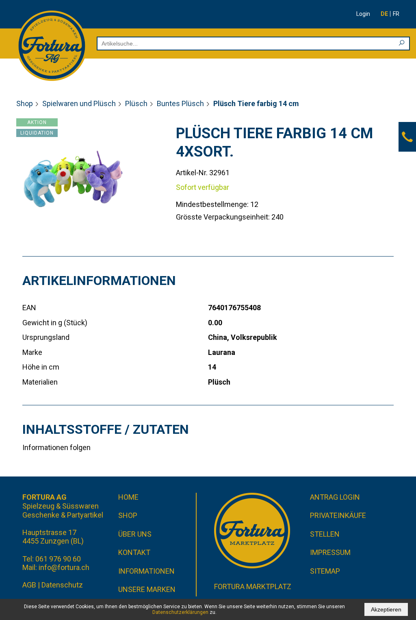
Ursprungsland (45, 337)
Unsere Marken (147, 589)
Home (128, 497)
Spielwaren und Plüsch (79, 103)
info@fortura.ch (64, 567)
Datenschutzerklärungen (180, 612)
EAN (29, 307)
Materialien (40, 382)
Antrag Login (335, 497)
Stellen (325, 534)
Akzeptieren (386, 609)
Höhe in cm (40, 367)
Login (363, 14)
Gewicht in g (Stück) (54, 322)
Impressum (330, 552)
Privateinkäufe (338, 515)
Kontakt (134, 552)
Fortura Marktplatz (252, 586)
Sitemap (325, 571)
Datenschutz (62, 585)
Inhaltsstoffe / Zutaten (105, 429)
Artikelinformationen (99, 280)
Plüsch (136, 103)
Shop (24, 103)
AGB (29, 585)
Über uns (135, 534)
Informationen (146, 571)
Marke (32, 352)
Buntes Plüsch (180, 103)
